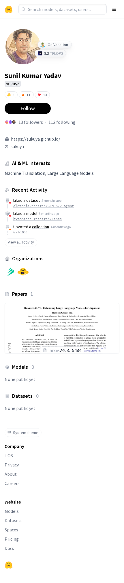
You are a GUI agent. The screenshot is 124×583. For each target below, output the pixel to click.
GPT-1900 (20, 232)
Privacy (12, 465)
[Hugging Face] (9, 565)
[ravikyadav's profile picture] (7, 122)
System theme (25, 432)
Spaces (11, 530)
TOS (9, 455)
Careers (12, 483)
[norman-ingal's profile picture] (10, 122)
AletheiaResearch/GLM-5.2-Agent (43, 206)
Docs (9, 548)
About (11, 474)
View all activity (21, 242)
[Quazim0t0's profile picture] (14, 122)
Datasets (13, 520)
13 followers (30, 122)
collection (40, 226)
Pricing (12, 539)
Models (12, 511)
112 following (62, 122)
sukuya (17, 146)
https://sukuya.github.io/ (35, 139)
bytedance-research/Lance (37, 219)
